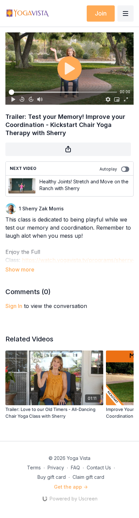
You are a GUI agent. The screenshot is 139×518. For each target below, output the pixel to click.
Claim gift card (88, 477)
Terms (34, 467)
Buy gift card (51, 477)
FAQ (75, 467)
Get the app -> (71, 487)
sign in (13, 306)
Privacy (56, 467)
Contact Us (99, 467)
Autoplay (108, 169)
